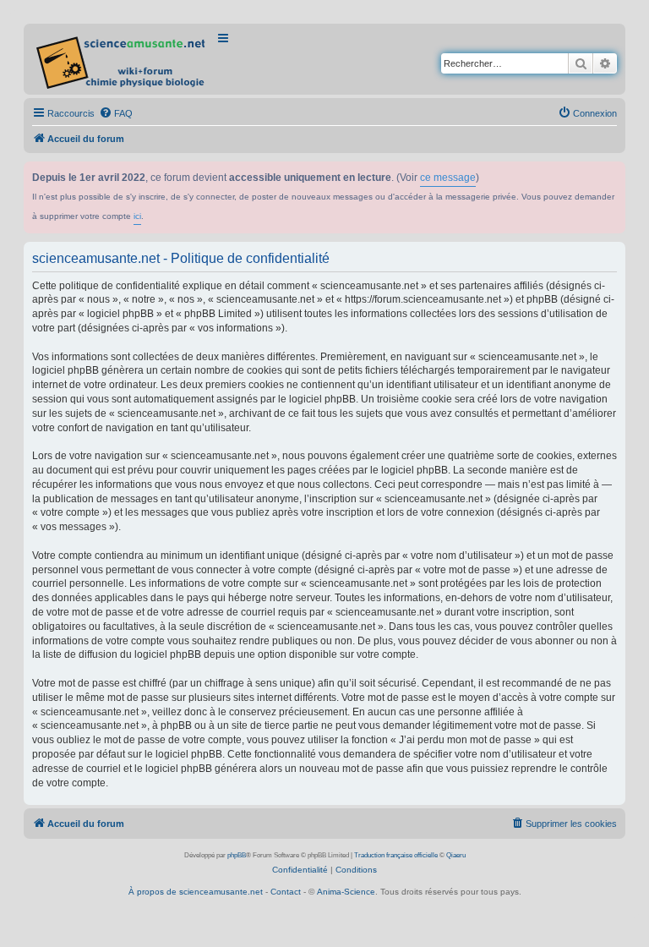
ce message (448, 177)
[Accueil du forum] (122, 59)
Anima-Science (346, 891)
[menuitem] (116, 113)
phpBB (236, 855)
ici (137, 216)
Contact (285, 891)
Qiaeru (456, 855)
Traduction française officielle (396, 855)
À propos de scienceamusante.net (195, 891)
